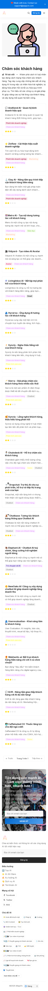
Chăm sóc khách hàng (15, 127)
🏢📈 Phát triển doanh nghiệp (13, 931)
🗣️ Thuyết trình (8, 970)
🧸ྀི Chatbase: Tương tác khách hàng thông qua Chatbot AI (22, 517)
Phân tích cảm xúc (13, 364)
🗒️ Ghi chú (39, 941)
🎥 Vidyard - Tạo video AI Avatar (22, 251)
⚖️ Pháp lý (27, 917)
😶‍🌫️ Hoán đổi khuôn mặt (11, 917)
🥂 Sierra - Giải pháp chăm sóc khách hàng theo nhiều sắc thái (22, 382)
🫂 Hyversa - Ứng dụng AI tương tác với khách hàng (22, 314)
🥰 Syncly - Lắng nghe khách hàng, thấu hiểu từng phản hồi (24, 418)
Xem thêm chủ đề (10, 976)
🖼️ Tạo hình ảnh (24, 922)
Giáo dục (31, 231)
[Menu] (44, 13)
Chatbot (30, 396)
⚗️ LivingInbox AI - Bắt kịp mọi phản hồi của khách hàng (24, 282)
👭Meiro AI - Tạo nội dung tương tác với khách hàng (22, 216)
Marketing (33, 159)
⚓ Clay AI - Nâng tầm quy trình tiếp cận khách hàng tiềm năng (24, 181)
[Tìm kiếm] (29, 13)
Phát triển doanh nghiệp (16, 123)
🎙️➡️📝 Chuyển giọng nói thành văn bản (17, 941)
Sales (29, 468)
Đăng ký (36, 13)
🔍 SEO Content (9, 922)
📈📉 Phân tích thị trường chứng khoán (17, 956)
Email (29, 296)
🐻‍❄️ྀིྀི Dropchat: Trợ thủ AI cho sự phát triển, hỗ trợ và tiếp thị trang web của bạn (23, 487)
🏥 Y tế (18, 946)
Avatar (9, 264)
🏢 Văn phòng (39, 956)
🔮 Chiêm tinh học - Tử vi (12, 927)
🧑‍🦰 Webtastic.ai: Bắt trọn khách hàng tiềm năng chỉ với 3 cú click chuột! (22, 660)
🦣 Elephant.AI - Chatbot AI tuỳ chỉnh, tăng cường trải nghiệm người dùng (21, 551)
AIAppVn (19, 986)
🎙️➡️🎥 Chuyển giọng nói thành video (17, 965)
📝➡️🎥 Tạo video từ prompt (13, 936)
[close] (45, 4)
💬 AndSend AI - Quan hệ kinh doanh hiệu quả (21, 109)
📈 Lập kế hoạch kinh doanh (13, 960)
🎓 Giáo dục (7, 946)
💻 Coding (38, 917)
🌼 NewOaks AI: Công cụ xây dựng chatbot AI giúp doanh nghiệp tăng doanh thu (23, 589)
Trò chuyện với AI (13, 566)
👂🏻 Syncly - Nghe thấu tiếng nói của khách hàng (22, 346)
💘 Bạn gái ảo (32, 960)
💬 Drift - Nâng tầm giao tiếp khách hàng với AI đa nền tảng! (23, 693)
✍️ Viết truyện (29, 946)
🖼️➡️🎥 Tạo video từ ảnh (12, 951)
